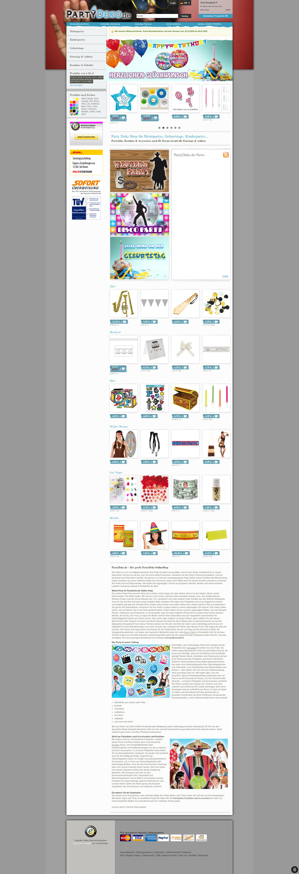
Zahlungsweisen (144, 852)
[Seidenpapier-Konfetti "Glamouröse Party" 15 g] (216, 304)
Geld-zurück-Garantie (82, 843)
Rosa (96, 101)
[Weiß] (71, 99)
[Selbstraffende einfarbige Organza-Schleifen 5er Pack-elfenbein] (185, 349)
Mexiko (114, 518)
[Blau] (71, 108)
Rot (91, 101)
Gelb (96, 98)
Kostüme (115, 745)
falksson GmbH (169, 855)
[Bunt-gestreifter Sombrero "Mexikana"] (154, 535)
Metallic (85, 111)
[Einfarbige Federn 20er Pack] (123, 489)
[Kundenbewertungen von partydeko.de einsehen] (86, 123)
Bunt (83, 114)
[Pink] (71, 105)
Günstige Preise (142, 24)
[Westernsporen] (154, 444)
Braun (84, 109)
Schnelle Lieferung (110, 24)
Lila (88, 104)
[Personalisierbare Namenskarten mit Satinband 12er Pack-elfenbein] (217, 98)
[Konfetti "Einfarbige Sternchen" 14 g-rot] (154, 489)
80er (112, 381)
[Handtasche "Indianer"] (216, 444)
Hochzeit (115, 332)
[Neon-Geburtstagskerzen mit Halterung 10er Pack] (216, 398)
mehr (225, 276)
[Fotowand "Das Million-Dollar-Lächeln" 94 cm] (185, 489)
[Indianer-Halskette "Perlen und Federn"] (123, 444)
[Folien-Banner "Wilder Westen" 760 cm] (185, 444)
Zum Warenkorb (207, 2)
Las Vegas (116, 472)
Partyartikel (191, 648)
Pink (83, 104)
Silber (92, 111)
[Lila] (74, 105)
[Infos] (86, 181)
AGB (158, 855)
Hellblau (95, 104)
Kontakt (192, 855)
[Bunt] (77, 114)
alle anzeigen (76, 85)
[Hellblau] (77, 105)
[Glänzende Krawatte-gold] (185, 304)
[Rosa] (77, 102)
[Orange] (71, 102)
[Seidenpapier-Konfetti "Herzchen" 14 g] (155, 98)
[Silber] (71, 114)
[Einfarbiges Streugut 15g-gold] (216, 489)
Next (229, 59)
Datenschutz (148, 855)
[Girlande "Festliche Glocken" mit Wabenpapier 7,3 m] (124, 98)
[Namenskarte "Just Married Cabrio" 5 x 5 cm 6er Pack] (154, 349)
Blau (83, 106)
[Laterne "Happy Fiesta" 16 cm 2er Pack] (123, 535)
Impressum (203, 855)
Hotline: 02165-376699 (208, 24)
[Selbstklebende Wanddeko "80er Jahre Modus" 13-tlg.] (154, 398)
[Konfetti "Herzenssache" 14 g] (186, 98)
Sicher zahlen (172, 24)
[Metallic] (77, 111)
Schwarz (92, 109)
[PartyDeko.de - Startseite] (98, 12)
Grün (89, 106)
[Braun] (71, 111)
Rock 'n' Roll (189, 632)
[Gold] (74, 114)
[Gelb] (77, 99)
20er (112, 286)
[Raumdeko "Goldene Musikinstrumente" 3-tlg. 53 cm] (123, 304)
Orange (85, 101)
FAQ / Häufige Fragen (130, 855)
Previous (109, 59)
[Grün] (74, 108)
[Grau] (77, 108)
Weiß (83, 98)
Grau (95, 106)
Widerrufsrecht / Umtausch (178, 852)
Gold (98, 111)
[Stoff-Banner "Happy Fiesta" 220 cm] (185, 535)
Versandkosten (127, 852)
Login (173, 2)
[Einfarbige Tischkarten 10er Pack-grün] (216, 535)
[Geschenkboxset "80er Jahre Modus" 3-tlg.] (123, 398)
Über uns (182, 855)
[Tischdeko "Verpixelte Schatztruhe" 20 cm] (185, 398)
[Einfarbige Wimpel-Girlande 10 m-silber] (154, 304)
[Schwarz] (74, 111)
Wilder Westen (119, 426)
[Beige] (74, 99)
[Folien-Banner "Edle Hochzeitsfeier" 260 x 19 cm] (216, 349)
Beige (90, 98)
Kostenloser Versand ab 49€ (215, 15)
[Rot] (74, 102)
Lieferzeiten (159, 852)
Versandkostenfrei (78, 24)
